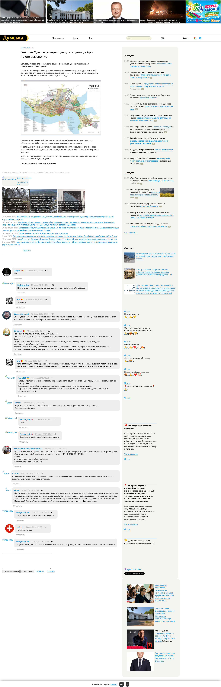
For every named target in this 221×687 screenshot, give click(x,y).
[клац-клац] (7, 511)
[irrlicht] (5, 473)
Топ (91, 38)
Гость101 (22, 378)
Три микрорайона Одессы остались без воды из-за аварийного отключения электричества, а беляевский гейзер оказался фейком (22, 20)
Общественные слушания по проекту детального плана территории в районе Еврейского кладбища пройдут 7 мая (65, 236)
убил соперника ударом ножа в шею (151, 107)
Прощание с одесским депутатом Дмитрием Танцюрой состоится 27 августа (165, 657)
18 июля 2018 (25, 48)
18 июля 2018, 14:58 (39, 314)
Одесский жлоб (21, 314)
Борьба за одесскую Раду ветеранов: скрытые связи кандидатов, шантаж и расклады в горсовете (68, 21)
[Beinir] (8, 403)
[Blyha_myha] (8, 283)
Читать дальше (131, 454)
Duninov (18, 331)
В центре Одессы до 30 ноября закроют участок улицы (43, 233)
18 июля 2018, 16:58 (40, 378)
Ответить (17, 278)
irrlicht (15, 473)
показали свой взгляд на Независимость (145, 193)
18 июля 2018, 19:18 (40, 512)
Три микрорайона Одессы (142, 126)
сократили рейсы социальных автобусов (148, 226)
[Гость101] (10, 378)
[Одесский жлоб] (6, 319)
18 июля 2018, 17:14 (29, 473)
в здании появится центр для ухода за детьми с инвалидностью (150, 119)
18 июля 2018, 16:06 (33, 299)
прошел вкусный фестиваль (161, 180)
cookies (114, 684)
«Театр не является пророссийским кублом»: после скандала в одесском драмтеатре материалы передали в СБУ (154, 272)
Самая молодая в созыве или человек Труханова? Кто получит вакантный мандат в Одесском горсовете (165, 614)
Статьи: (128, 248)
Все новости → (131, 232)
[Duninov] (6, 336)
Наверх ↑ (27, 250)
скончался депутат (164, 149)
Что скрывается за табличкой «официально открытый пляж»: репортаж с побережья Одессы (156, 256)
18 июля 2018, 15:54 (52, 448)
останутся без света (149, 206)
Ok (121, 684)
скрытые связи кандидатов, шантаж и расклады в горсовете (149, 142)
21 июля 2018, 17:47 (43, 419)
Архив (76, 38)
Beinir (17, 402)
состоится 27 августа (149, 97)
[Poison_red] (11, 418)
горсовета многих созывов (143, 152)
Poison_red (25, 419)
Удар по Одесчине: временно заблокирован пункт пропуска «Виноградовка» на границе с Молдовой (160, 21)
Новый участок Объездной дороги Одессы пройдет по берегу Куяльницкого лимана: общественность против (67, 239)
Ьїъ (18, 299)
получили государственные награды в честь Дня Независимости (151, 216)
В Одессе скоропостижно (142, 149)
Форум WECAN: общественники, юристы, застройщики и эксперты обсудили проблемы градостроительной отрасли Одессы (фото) (58, 218)
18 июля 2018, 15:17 (36, 331)
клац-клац (21, 512)
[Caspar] (6, 275)
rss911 (19, 527)
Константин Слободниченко (28, 448)
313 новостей (21, 182)
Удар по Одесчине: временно (143, 158)
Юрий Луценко (137, 83)
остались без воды (162, 126)
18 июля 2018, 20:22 (40, 541)
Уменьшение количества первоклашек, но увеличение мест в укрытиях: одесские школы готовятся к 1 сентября (164, 593)
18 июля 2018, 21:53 (30, 490)
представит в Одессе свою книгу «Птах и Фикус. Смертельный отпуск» (151, 84)
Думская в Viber (134, 569)
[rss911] (9, 532)
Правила (40, 571)
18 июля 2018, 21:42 (31, 402)
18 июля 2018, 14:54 (39, 285)
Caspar (17, 270)
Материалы (58, 38)
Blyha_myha (23, 285)
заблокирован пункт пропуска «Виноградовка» (150, 159)
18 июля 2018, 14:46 (34, 270)
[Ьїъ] (9, 304)
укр (162, 38)
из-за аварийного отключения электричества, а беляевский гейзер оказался (152, 129)
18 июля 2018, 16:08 (33, 361)
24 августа (129, 172)
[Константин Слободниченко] (6, 453)
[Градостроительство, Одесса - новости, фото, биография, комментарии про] (9, 179)
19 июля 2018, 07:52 (33, 527)
